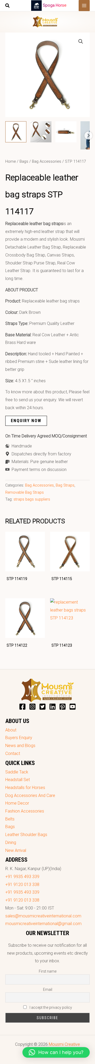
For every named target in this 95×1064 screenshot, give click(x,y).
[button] (7, 6)
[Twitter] (42, 706)
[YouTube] (72, 706)
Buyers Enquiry (18, 737)
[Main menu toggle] (84, 5)
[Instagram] (32, 706)
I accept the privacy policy (50, 1007)
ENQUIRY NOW (26, 420)
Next (88, 135)
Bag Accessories (46, 161)
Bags (24, 161)
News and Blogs (20, 745)
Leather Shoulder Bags (26, 834)
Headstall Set (17, 779)
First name (47, 971)
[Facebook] (22, 706)
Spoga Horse (54, 5)
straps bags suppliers (31, 499)
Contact (12, 753)
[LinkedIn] (52, 706)
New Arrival (15, 850)
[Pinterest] (62, 706)
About (10, 729)
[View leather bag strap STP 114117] (15, 131)
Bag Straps (65, 485)
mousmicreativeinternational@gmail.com (43, 923)
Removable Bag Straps (24, 492)
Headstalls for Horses (25, 787)
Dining (10, 842)
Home (10, 161)
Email (47, 989)
